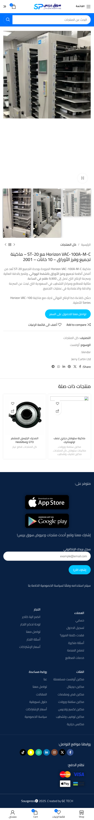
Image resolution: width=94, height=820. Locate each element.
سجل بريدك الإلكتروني (77, 549)
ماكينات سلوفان (77, 451)
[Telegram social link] (53, 367)
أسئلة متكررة (76, 643)
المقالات (41, 694)
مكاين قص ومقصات (71, 694)
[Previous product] (14, 244)
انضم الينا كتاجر (31, 617)
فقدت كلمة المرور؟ (72, 635)
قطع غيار (17, 447)
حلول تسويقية (38, 702)
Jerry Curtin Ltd (81, 359)
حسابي (79, 620)
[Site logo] (47, 6)
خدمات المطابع (74, 658)
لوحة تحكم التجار (30, 624)
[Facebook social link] (80, 367)
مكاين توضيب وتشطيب (70, 716)
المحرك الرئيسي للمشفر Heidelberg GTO (24, 440)
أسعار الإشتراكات (29, 647)
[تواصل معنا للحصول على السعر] (57, 411)
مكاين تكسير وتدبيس (71, 709)
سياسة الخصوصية (36, 716)
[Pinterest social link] (69, 367)
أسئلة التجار (33, 639)
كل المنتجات (68, 244)
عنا (45, 679)
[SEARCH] (7, 19)
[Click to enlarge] (82, 178)
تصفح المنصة (75, 650)
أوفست (75, 345)
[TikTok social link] (23, 752)
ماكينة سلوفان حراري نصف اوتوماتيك (69, 440)
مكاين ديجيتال (75, 687)
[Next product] (5, 244)
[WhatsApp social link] (58, 367)
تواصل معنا (33, 632)
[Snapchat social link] (31, 752)
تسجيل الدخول (75, 628)
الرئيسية (86, 244)
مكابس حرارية (75, 724)
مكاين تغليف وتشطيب (69, 454)
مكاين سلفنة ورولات (69, 447)
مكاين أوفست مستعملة (68, 679)
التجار (37, 609)
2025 (34, 801)
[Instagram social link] (54, 752)
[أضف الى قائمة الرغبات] (57, 403)
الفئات (80, 672)
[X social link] (75, 367)
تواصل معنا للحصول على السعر (67, 314)
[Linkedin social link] (63, 367)
